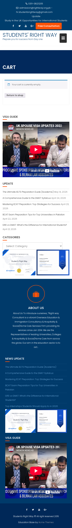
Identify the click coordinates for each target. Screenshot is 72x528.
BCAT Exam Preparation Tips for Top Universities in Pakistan (34, 214)
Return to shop (15, 95)
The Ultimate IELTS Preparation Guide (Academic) (28, 191)
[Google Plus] (32, 26)
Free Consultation (49, 26)
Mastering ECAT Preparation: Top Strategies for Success (31, 204)
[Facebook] (13, 26)
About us (36, 308)
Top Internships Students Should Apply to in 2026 (31, 406)
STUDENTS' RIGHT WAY (30, 35)
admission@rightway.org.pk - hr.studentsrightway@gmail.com (34, 10)
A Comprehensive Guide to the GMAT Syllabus (27, 198)
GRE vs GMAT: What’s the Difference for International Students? (35, 224)
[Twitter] (19, 26)
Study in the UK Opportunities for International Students (36, 20)
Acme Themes (46, 522)
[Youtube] (26, 26)
